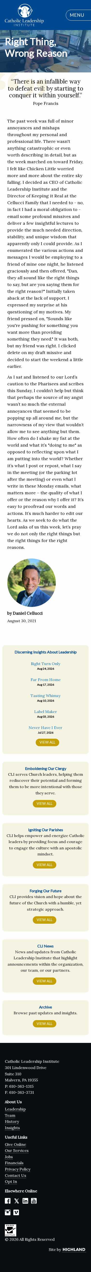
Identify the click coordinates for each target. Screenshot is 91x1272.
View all (47, 742)
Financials (14, 1162)
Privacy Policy (17, 1169)
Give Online (15, 1144)
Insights (12, 1127)
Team (10, 1115)
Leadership (15, 1109)
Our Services (17, 1150)
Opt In (11, 1181)
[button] (76, 15)
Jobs (9, 1156)
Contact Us (15, 1175)
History (12, 1121)
